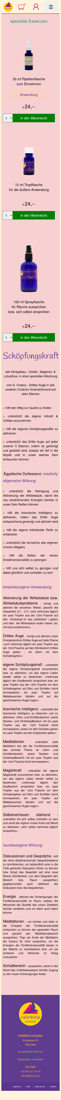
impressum (17, 1086)
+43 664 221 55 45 (30, 1071)
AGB (28, 1086)
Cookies (53, 1086)
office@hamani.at (30, 1075)
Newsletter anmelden (30, 1059)
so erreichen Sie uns (30, 1051)
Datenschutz (40, 1086)
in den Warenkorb (34, 117)
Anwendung (29, 94)
